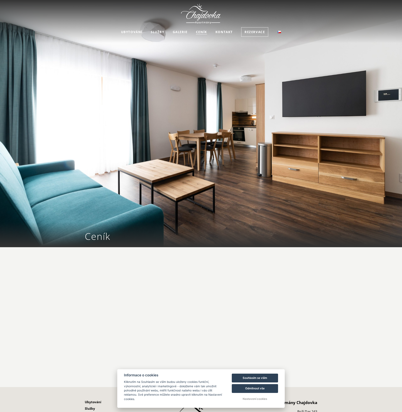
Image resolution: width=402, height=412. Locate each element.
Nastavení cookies (255, 398)
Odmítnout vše (255, 388)
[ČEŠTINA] (279, 32)
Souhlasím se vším (255, 378)
